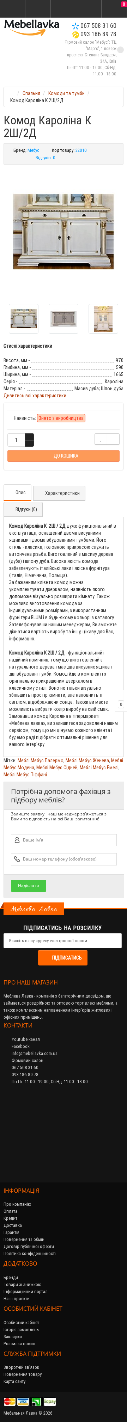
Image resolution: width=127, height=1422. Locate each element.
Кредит (10, 1218)
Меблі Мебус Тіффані (25, 774)
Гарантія (11, 1232)
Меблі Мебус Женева (87, 760)
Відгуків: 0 (45, 158)
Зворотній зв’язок (21, 1367)
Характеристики (62, 493)
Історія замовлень (21, 1330)
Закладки (13, 1337)
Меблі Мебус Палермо (41, 760)
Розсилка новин (19, 1344)
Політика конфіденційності (30, 1253)
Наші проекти (17, 1299)
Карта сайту (14, 1381)
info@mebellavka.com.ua (34, 1053)
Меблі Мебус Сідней (57, 767)
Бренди (11, 1277)
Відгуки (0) (26, 509)
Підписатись (67, 958)
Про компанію (17, 1204)
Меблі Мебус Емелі (99, 767)
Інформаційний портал (26, 1291)
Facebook (20, 1046)
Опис (21, 492)
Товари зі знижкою (23, 1284)
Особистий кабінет (21, 1322)
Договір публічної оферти (29, 1246)
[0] (114, 9)
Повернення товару (23, 1374)
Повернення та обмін (24, 1239)
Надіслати (28, 885)
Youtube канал (25, 1039)
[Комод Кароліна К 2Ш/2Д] (63, 232)
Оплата (10, 1211)
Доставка (13, 1225)
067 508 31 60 (97, 25)
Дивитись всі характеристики (35, 395)
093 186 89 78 (97, 34)
